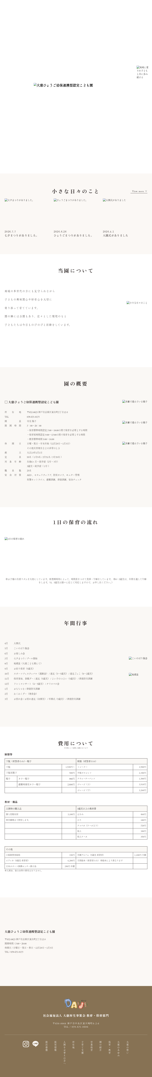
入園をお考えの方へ (64, 1053)
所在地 (73, 1045)
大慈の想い (127, 1047)
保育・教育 (109, 1047)
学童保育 (91, 1046)
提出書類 (46, 1046)
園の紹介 (100, 1046)
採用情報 (55, 1046)
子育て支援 (82, 1047)
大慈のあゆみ (118, 1049)
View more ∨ (139, 191)
